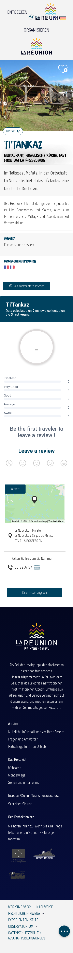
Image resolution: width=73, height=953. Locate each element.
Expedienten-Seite (23, 920)
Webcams (14, 768)
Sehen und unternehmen (24, 782)
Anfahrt (15, 489)
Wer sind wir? (19, 907)
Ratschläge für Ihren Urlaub (27, 746)
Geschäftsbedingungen (26, 938)
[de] (63, 18)
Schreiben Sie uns (20, 804)
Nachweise (44, 907)
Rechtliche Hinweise (24, 913)
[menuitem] (17, 11)
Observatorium (20, 926)
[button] (54, 17)
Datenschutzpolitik (24, 933)
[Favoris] (46, 17)
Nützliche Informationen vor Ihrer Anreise (36, 732)
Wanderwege (16, 775)
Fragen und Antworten (23, 739)
